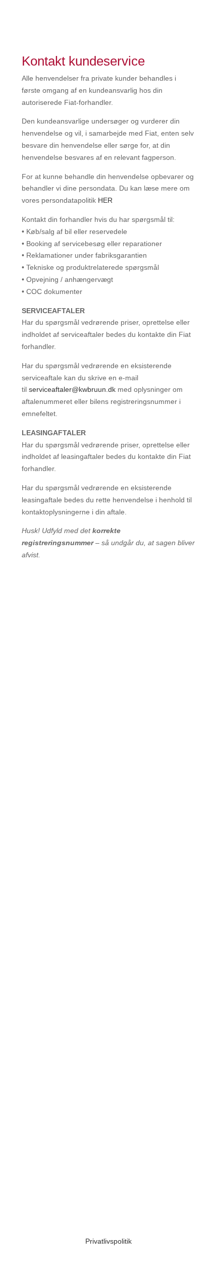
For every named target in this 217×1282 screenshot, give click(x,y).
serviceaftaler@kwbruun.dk (72, 389)
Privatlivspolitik (108, 1241)
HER (105, 200)
